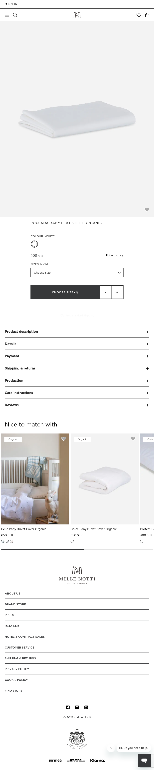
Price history (115, 255)
